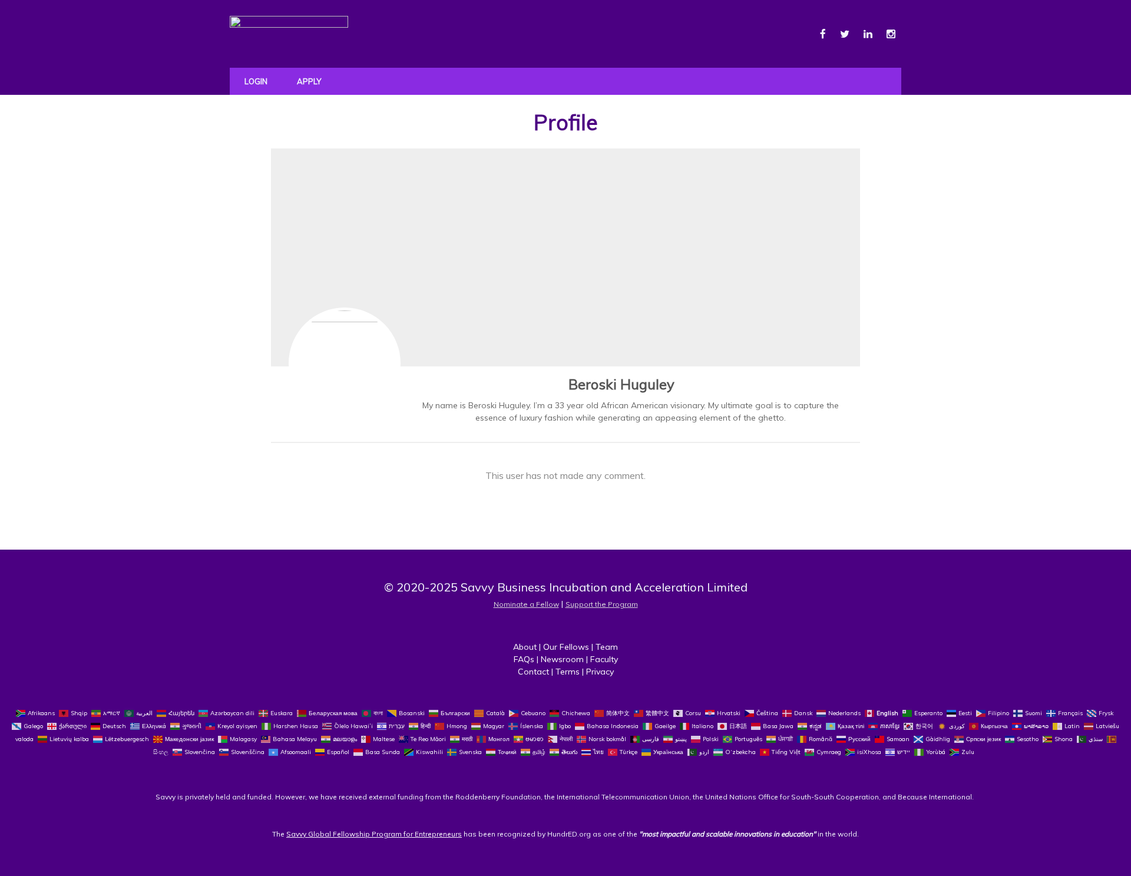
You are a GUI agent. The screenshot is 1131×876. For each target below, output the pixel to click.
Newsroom (562, 659)
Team (607, 647)
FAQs (524, 659)
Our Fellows (566, 647)
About (525, 647)
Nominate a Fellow (526, 604)
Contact (533, 671)
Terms (567, 671)
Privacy (600, 671)
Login (255, 81)
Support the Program (602, 604)
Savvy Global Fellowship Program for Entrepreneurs (374, 833)
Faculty (604, 659)
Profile (566, 122)
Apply (309, 81)
